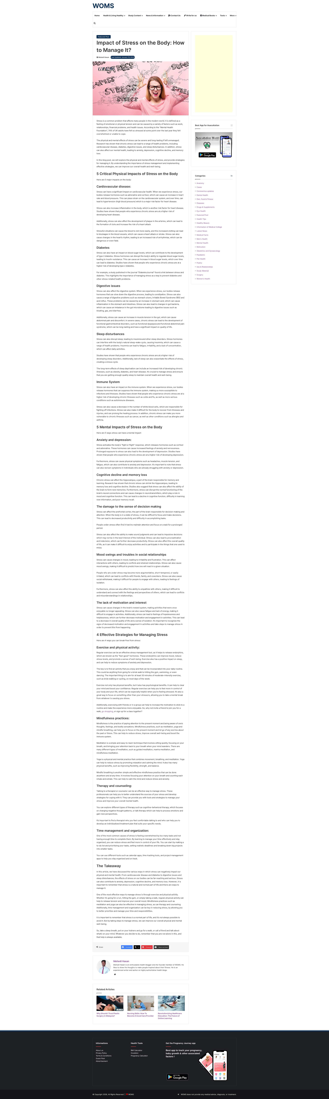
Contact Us (175, 15)
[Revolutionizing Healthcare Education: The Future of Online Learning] (171, 1003)
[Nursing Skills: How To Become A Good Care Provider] (140, 1003)
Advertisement (102, 1061)
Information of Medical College (209, 227)
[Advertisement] (213, 73)
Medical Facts (202, 235)
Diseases (200, 203)
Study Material (203, 271)
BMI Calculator (136, 1050)
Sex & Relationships (205, 267)
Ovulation (134, 1053)
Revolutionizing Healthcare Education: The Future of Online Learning (170, 1015)
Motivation (201, 247)
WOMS (131, 1094)
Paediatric (201, 255)
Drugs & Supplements (205, 207)
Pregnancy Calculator (139, 1056)
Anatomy (200, 183)
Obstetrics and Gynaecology (208, 251)
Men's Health (202, 239)
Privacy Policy (101, 1053)
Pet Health (201, 259)
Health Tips (201, 219)
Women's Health (203, 279)
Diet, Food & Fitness (205, 199)
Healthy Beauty (203, 223)
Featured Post (103, 37)
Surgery (200, 275)
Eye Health (201, 211)
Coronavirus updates (205, 191)
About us (99, 1050)
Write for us (191, 15)
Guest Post (100, 1058)
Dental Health (202, 195)
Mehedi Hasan (103, 57)
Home (97, 15)
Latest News (202, 231)
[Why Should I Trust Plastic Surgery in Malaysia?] (110, 1003)
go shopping (107, 711)
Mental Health (202, 243)
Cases (199, 187)
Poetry (199, 263)
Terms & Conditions (103, 1056)
